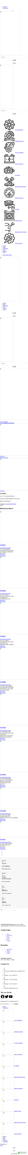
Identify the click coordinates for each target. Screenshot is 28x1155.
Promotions (9, 935)
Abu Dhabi (9, 949)
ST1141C (3, 839)
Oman (8, 953)
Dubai (8, 950)
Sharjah (8, 952)
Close (1, 1145)
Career (8, 938)
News (8, 939)
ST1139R (3, 811)
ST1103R (3, 774)
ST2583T (2, 456)
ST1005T (3, 636)
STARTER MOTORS (8, 423)
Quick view (3, 556)
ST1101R (3, 727)
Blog (8, 937)
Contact (8, 941)
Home (1, 423)
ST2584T (2, 491)
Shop (8, 934)
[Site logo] (10, 54)
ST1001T (3, 545)
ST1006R (3, 682)
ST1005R (3, 590)
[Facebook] (2, 996)
